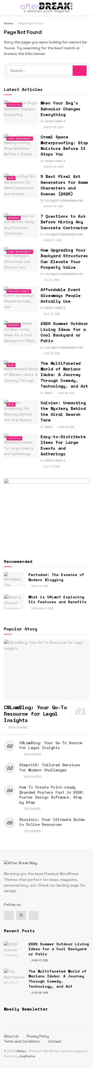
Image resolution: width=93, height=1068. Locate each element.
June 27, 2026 (51, 353)
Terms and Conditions (22, 1041)
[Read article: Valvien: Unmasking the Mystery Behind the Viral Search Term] (21, 412)
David (48, 393)
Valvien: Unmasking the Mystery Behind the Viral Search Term (63, 411)
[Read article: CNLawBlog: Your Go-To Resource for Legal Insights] (46, 670)
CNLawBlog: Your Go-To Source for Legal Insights (50, 745)
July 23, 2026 (51, 313)
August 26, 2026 (53, 206)
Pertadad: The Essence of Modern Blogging (56, 577)
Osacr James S (55, 121)
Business (13, 218)
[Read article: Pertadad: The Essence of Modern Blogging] (14, 579)
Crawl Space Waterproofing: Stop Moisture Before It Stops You (64, 145)
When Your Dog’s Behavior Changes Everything (61, 109)
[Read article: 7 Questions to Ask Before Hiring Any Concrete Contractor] (21, 225)
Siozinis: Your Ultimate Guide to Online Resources (52, 822)
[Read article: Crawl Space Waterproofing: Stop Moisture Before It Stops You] (21, 146)
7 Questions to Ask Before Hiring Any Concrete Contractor (64, 222)
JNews (21, 1051)
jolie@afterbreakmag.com (64, 200)
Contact (54, 1041)
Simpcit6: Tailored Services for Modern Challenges (49, 767)
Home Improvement (20, 138)
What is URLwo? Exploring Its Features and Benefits (57, 599)
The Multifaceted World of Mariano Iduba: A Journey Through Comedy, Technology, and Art (64, 374)
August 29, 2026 (53, 127)
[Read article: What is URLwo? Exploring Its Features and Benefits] (14, 601)
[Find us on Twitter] (21, 915)
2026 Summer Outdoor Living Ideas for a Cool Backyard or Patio (64, 332)
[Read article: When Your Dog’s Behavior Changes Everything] (21, 112)
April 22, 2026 (39, 586)
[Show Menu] (6, 7)
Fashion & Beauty (19, 291)
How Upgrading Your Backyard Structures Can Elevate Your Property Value (64, 258)
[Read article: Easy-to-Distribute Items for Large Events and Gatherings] (21, 446)
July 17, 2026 (51, 466)
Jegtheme (27, 1056)
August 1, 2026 (52, 240)
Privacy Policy (38, 1036)
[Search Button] (87, 7)
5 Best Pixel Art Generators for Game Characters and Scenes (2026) (64, 185)
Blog (11, 178)
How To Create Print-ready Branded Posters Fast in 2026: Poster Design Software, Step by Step (52, 794)
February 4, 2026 (41, 608)
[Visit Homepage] (46, 8)
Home (8, 23)
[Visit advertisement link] (46, 513)
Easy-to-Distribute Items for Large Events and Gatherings (63, 445)
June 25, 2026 (65, 393)
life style (14, 104)
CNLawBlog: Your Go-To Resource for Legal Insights (35, 714)
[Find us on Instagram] (33, 915)
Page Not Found (30, 23)
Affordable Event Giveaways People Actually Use (61, 295)
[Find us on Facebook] (9, 915)
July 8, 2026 (51, 280)
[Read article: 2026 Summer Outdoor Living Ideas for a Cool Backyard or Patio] (21, 333)
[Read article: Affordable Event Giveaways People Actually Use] (21, 299)
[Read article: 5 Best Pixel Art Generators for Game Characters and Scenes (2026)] (21, 186)
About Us (11, 1036)
